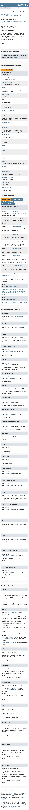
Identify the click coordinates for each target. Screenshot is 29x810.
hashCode (4, 292)
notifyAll (16, 302)
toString (20, 292)
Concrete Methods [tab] (8, 204)
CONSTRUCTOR (5, 94)
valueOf (15, 265)
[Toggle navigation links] (2, 5)
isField (15, 235)
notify (10, 302)
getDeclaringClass (18, 291)
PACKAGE (4, 156)
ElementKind (15, 7)
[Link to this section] (21, 52)
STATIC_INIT (5, 182)
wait (21, 302)
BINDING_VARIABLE (7, 82)
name (9, 292)
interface (14, 222)
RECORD (4, 166)
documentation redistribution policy (11, 806)
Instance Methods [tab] (7, 201)
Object (15, 299)
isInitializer (17, 241)
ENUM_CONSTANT (6, 105)
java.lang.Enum (7, 15)
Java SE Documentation (10, 793)
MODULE (4, 145)
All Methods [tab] (6, 199)
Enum (7, 27)
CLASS (3, 87)
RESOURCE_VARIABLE (7, 177)
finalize (9, 291)
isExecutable (17, 226)
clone (3, 289)
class (7, 222)
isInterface (16, 248)
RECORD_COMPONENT (7, 171)
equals (4, 291)
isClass (15, 211)
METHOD (4, 140)
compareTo (9, 289)
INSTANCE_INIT (6, 122)
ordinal (14, 292)
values (15, 274)
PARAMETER (4, 161)
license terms (17, 2)
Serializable (6, 21)
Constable (5, 22)
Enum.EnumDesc (6, 60)
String (20, 265)
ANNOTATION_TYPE (6, 77)
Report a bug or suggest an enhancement (11, 790)
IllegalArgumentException (10, 637)
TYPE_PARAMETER (6, 187)
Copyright (3, 802)
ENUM (3, 99)
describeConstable (18, 289)
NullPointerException (9, 642)
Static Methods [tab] (17, 199)
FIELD (3, 115)
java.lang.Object (5, 14)
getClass (4, 302)
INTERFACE (4, 127)
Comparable (14, 21)
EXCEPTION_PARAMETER (8, 110)
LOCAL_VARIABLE (6, 134)
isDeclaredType (17, 218)
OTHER (3, 150)
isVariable (16, 255)
